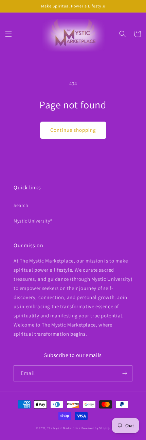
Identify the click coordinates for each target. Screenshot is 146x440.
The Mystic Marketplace (63, 428)
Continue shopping (73, 130)
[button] (8, 33)
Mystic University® (33, 221)
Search (21, 205)
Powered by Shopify (95, 428)
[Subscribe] (124, 373)
